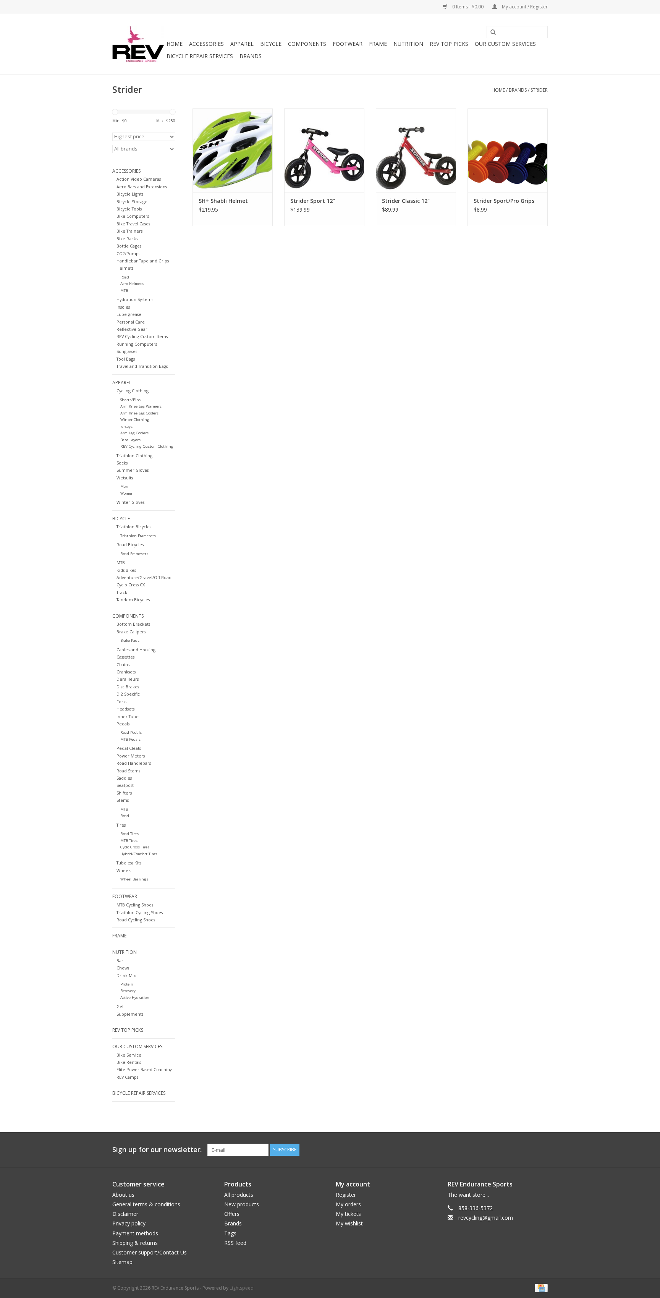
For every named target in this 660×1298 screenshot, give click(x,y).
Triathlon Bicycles (133, 526)
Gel (119, 1006)
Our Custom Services (505, 43)
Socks (122, 463)
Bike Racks (127, 238)
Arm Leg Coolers (134, 433)
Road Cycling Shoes (135, 920)
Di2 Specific (128, 694)
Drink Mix (126, 975)
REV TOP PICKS (449, 43)
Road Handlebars (133, 763)
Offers (231, 1213)
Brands (250, 56)
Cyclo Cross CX (130, 584)
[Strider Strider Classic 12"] (416, 150)
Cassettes (125, 657)
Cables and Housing (135, 649)
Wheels (123, 870)
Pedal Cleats (128, 748)
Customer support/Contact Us (149, 1252)
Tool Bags (125, 359)
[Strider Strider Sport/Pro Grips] (507, 150)
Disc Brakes (127, 686)
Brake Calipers (131, 631)
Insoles (123, 307)
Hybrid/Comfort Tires (138, 853)
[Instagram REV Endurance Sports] (541, 1150)
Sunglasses (126, 351)
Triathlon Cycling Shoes (139, 912)
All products (238, 1194)
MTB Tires (129, 840)
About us (123, 1194)
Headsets (125, 709)
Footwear (347, 43)
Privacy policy (129, 1223)
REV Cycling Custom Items (142, 336)
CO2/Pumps (128, 253)
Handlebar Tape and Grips (142, 261)
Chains (122, 664)
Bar (119, 960)
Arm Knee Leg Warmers (141, 406)
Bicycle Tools (129, 209)
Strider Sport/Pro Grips (504, 200)
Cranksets (126, 672)
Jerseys (126, 426)
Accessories (206, 43)
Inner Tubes (128, 716)
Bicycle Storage (131, 201)
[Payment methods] (540, 1287)
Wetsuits (124, 478)
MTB (124, 290)
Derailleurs (127, 679)
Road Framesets (134, 553)
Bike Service (128, 1055)
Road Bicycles (130, 544)
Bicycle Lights (129, 194)
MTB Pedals (130, 739)
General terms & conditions (146, 1204)
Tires (121, 825)
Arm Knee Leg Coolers (139, 413)
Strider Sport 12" (312, 200)
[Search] (490, 32)
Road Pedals (131, 732)
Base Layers (130, 439)
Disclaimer (125, 1213)
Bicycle (270, 43)
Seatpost (125, 785)
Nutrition (408, 43)
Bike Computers (132, 216)
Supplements (129, 1014)
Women (127, 493)
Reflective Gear (131, 329)
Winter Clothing (134, 419)
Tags (230, 1233)
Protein (126, 984)
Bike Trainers (129, 231)
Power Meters (130, 756)
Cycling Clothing (132, 390)
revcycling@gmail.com (485, 1217)
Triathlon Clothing (134, 455)
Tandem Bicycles (133, 599)
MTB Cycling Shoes (134, 905)
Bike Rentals (128, 1062)
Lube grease (128, 314)
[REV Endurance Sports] (138, 44)
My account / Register (524, 6)
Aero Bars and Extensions (141, 186)
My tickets (348, 1213)
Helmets (124, 268)
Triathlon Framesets (138, 535)
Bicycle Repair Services (200, 56)
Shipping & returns (135, 1242)
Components (307, 43)
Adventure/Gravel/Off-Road (143, 577)
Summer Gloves (132, 470)
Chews (122, 968)
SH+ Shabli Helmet (223, 200)
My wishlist (349, 1223)
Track (121, 592)
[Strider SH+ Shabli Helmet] (232, 150)
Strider (539, 90)
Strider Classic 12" (406, 200)
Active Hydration (134, 997)
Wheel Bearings (134, 879)
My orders (348, 1204)
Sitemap (122, 1262)
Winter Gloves (130, 502)
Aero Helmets (132, 283)
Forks (121, 701)
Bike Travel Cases (133, 224)
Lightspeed (242, 1288)
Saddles (124, 778)
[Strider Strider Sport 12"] (324, 150)
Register (346, 1194)
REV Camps (127, 1077)
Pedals (122, 724)
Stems (122, 800)
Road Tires (129, 833)
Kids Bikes (126, 570)
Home (175, 43)
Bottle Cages (128, 246)
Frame (378, 43)
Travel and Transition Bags (142, 366)
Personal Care (130, 322)
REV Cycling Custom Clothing (146, 446)
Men (124, 486)
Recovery (128, 990)
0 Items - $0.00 (468, 6)
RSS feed (235, 1242)
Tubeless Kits (128, 863)
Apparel (242, 43)
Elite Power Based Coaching (144, 1069)
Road (124, 277)
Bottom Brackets (133, 624)
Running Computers (136, 344)
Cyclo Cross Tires (134, 847)
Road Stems (128, 771)
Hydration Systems (134, 299)
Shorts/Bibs (130, 399)
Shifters (124, 793)
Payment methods (135, 1233)
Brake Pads (129, 640)
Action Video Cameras (138, 179)
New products (241, 1204)
